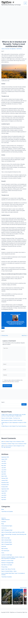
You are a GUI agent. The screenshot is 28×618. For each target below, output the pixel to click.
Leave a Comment (5, 48)
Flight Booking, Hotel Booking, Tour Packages (11, 4)
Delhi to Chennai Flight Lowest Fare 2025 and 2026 (12, 532)
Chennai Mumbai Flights (6, 525)
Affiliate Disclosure (5, 519)
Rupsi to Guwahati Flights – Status (8, 571)
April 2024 (3, 474)
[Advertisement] (14, 21)
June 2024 (3, 469)
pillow (2, 441)
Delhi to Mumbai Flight (6, 540)
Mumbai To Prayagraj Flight (7, 562)
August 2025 (4, 459)
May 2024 (3, 471)
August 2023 (4, 491)
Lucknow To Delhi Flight (6, 554)
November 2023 (5, 484)
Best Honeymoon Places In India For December (11, 420)
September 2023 (5, 488)
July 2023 (3, 493)
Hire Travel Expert (5, 550)
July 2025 (3, 461)
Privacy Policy (4, 567)
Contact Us (4, 528)
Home (2, 552)
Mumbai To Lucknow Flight (7, 560)
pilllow (2, 445)
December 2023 (5, 482)
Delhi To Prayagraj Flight (6, 544)
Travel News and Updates (7, 511)
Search (2, 402)
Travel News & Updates (6, 576)
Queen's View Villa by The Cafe (8, 569)
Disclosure (3, 546)
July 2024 (3, 467)
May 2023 (3, 497)
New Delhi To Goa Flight (6, 564)
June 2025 (3, 463)
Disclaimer (3, 521)
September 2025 (5, 457)
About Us (3, 518)
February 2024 (4, 478)
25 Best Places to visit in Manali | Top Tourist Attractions (13, 426)
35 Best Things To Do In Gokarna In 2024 (15, 441)
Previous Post (4, 335)
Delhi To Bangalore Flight (6, 530)
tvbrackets (3, 443)
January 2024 (4, 480)
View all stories (23, 587)
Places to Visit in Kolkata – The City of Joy (10, 418)
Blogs (2, 509)
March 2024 (4, 476)
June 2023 (3, 495)
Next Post (24, 335)
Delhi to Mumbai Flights (6, 542)
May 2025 (3, 465)
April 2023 (3, 499)
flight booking (4, 548)
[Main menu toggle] (25, 3)
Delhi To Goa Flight (5, 537)
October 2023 (4, 486)
